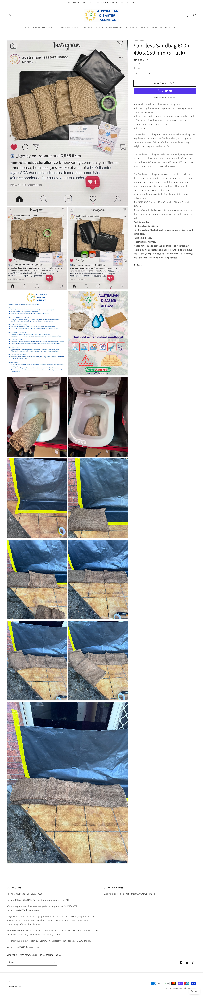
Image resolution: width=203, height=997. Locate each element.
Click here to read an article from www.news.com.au (129, 893)
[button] (10, 15)
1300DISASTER (176, 988)
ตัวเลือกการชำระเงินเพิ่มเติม (165, 98)
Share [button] (139, 265)
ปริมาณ (137, 68)
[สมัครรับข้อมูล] (54, 962)
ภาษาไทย (13, 987)
